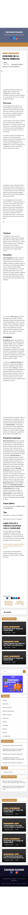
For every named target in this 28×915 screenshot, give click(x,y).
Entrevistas (5, 725)
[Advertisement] (14, 14)
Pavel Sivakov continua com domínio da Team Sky (19, 603)
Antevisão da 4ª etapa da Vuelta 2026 (13, 659)
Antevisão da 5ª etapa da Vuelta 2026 (13, 629)
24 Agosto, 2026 (8, 844)
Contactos (24, 883)
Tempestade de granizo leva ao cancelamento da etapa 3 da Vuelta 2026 (13, 857)
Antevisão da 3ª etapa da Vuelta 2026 (12, 762)
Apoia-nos (19, 883)
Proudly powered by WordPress (9, 878)
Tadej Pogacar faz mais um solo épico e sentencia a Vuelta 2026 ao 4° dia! (14, 645)
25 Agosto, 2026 (8, 814)
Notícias (16, 641)
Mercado (4, 729)
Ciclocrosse (5, 718)
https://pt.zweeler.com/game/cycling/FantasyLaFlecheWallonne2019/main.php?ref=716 (13, 545)
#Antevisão (14, 64)
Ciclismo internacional (13, 53)
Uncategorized (6, 736)
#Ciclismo (20, 64)
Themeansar (14, 880)
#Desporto (5, 66)
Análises (4, 700)
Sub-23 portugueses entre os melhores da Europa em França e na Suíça (13, 787)
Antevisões (5, 53)
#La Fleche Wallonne (14, 66)
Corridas (4, 721)
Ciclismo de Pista (6, 707)
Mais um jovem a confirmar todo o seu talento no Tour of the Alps (9, 603)
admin (5, 62)
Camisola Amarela (14, 32)
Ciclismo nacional (7, 714)
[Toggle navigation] (15, 45)
